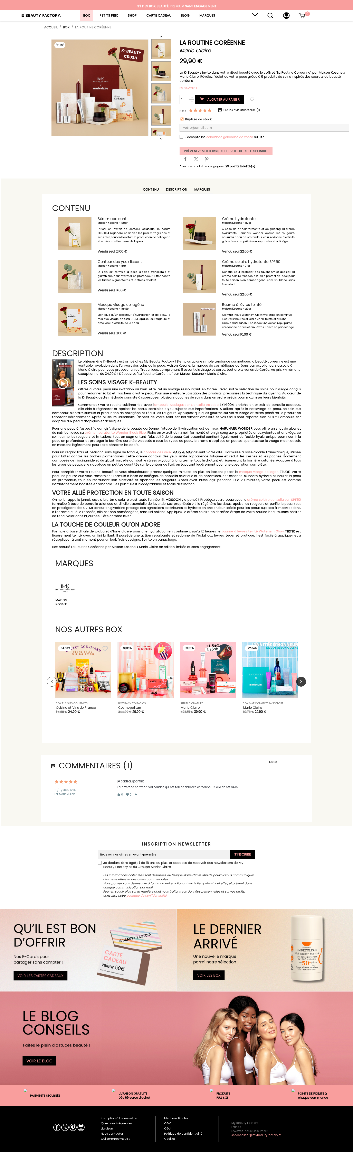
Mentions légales (176, 1118)
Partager (185, 159)
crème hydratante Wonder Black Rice (115, 432)
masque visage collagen (258, 471)
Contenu (151, 189)
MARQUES (202, 189)
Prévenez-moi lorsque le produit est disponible (226, 151)
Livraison (107, 1128)
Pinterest (206, 159)
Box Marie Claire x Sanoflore (263, 703)
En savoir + (189, 88)
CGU (167, 1128)
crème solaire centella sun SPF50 (274, 499)
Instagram (81, 1127)
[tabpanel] (83, 681)
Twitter (65, 1127)
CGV (167, 1123)
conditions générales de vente (229, 137)
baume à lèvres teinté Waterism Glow (253, 531)
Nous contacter (112, 1134)
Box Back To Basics (132, 703)
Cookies (169, 1139)
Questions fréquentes (116, 1123)
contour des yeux (157, 452)
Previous (52, 682)
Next (301, 682)
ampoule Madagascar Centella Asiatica (186, 404)
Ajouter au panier (220, 99)
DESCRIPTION (176, 189)
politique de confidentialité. (146, 896)
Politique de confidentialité (183, 1134)
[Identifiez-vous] (286, 15)
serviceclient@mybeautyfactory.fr (256, 1135)
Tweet (196, 159)
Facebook (57, 1127)
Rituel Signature (192, 703)
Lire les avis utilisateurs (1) (241, 110)
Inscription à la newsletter (119, 1118)
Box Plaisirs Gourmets (72, 703)
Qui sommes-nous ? (115, 1139)
